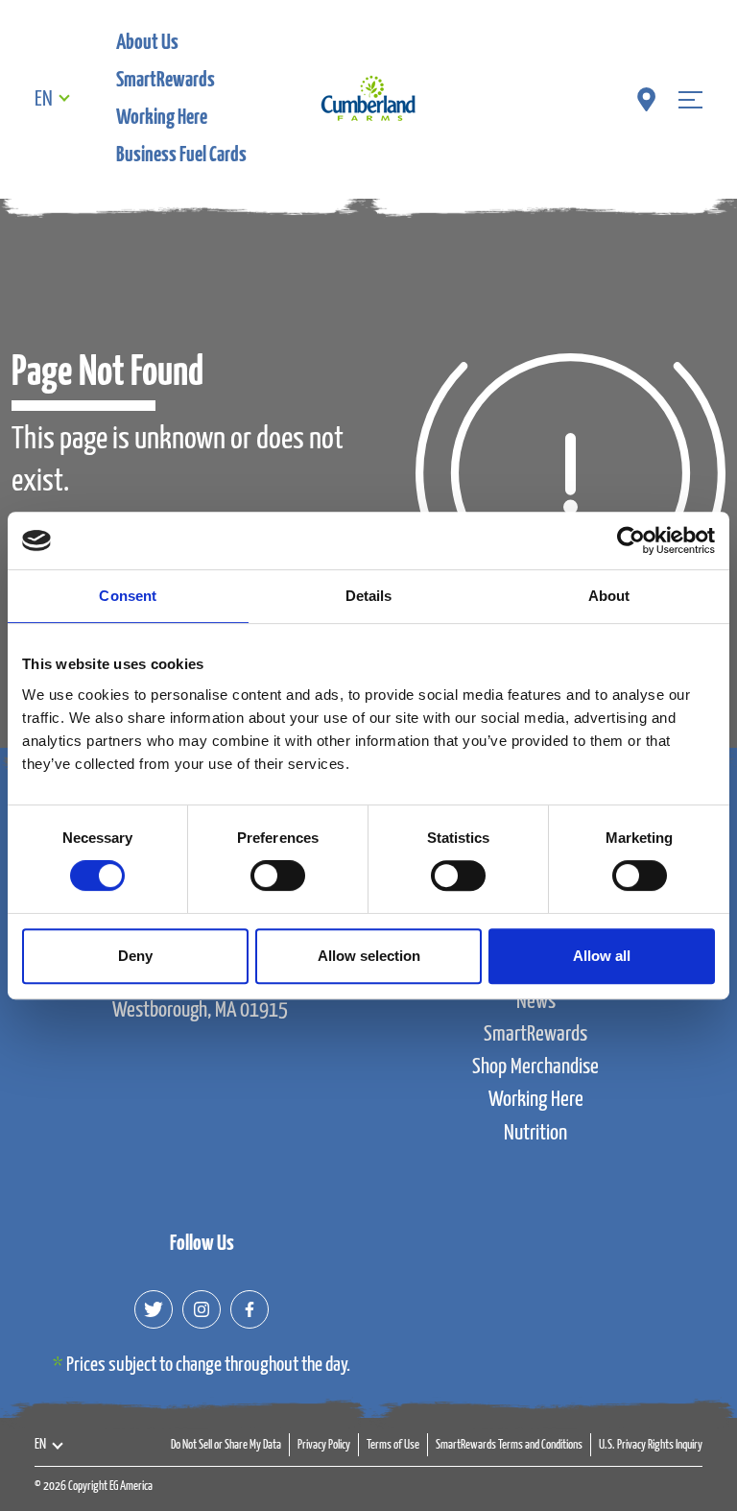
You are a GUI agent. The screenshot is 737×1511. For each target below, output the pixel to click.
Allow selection (369, 955)
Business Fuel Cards (181, 155)
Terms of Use (393, 1445)
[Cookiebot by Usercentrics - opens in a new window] (631, 540)
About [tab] (609, 596)
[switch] (277, 875)
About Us (147, 43)
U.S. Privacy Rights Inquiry (650, 1445)
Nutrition (535, 1133)
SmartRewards (165, 80)
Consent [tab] (127, 596)
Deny (135, 955)
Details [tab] (368, 596)
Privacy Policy (323, 1445)
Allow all (601, 955)
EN (44, 99)
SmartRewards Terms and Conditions (509, 1445)
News (536, 1002)
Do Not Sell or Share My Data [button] (226, 1445)
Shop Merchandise (535, 1067)
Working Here (161, 118)
